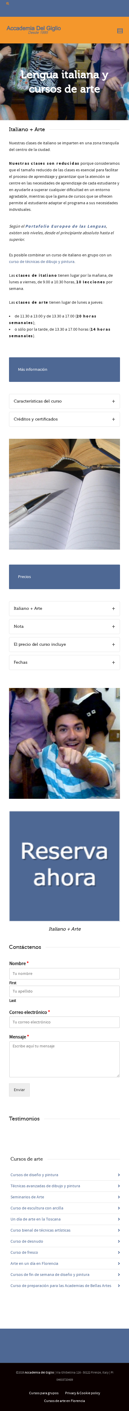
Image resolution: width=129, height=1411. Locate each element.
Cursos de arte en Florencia (64, 1401)
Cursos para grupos (43, 1393)
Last (12, 1000)
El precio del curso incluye (40, 644)
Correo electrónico (29, 1012)
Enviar (19, 1090)
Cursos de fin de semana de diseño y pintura (49, 1274)
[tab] (64, 401)
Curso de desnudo (26, 1241)
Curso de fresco (24, 1252)
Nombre (19, 964)
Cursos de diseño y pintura (34, 1175)
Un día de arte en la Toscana (35, 1219)
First (12, 983)
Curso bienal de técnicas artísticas (40, 1230)
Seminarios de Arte (27, 1197)
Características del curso (38, 401)
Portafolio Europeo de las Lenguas (65, 226)
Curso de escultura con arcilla (36, 1208)
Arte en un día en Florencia (34, 1263)
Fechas (20, 662)
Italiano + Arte (28, 608)
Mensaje (19, 1037)
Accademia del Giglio (39, 1373)
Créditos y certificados (36, 419)
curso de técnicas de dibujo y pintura (41, 261)
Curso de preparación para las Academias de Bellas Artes (60, 1285)
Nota (19, 626)
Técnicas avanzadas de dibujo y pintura (45, 1186)
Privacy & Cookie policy (82, 1393)
